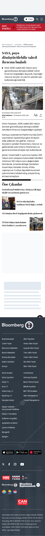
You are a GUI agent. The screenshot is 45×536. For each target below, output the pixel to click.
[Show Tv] (4, 492)
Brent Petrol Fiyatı (31, 382)
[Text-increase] (36, 115)
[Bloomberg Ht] (10, 485)
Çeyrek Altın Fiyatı (31, 348)
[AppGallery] (35, 452)
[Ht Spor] (24, 478)
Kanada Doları (8, 400)
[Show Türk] (9, 492)
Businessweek (8, 339)
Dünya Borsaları (8, 357)
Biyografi (6, 432)
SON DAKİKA (6, 27)
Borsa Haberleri (8, 352)
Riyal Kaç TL (7, 395)
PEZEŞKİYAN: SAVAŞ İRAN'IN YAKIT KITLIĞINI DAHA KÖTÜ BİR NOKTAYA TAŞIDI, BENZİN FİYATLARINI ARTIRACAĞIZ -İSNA (29, 27)
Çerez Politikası (8, 427)
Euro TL (5, 386)
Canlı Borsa (28, 373)
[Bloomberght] (10, 19)
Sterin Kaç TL (7, 391)
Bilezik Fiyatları (30, 386)
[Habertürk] (6, 478)
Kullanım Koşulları (9, 418)
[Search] (37, 19)
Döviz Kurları (7, 373)
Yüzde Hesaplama (31, 400)
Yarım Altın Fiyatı (31, 357)
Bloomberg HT (7, 44)
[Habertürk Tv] (16, 478)
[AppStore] (8, 452)
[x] (3, 464)
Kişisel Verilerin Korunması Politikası (10, 408)
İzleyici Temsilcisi (9, 414)
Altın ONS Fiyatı (30, 366)
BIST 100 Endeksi (30, 391)
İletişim (5, 436)
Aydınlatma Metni (9, 423)
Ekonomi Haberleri (10, 348)
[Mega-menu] (41, 19)
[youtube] (22, 464)
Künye (4, 366)
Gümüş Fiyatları (30, 377)
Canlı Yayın (7, 343)
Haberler (18, 44)
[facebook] (9, 464)
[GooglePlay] (22, 452)
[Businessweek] (30, 485)
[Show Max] (15, 492)
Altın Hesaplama (31, 395)
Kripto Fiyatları (8, 361)
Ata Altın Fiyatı (30, 361)
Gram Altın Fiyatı (31, 343)
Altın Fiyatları (29, 339)
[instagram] (15, 464)
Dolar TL (5, 382)
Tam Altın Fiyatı (30, 352)
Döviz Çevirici (8, 377)
